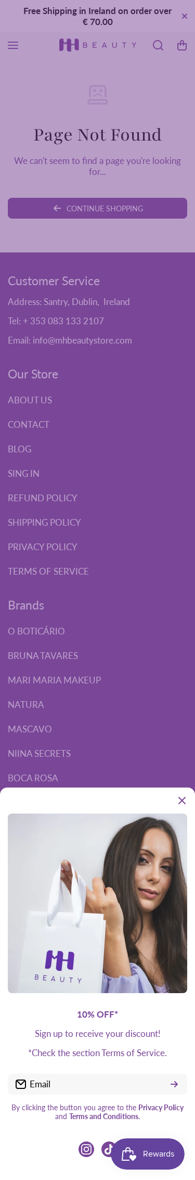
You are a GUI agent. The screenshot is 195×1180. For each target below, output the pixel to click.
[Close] (182, 801)
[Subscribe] (174, 1084)
